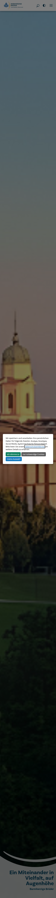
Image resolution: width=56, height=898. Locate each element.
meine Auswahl (13, 459)
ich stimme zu (13, 454)
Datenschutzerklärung (35, 446)
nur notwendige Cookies (33, 454)
